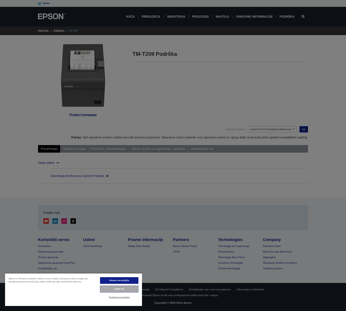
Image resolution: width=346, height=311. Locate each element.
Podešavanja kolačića (119, 297)
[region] (73, 289)
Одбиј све (119, 289)
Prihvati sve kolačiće (119, 280)
